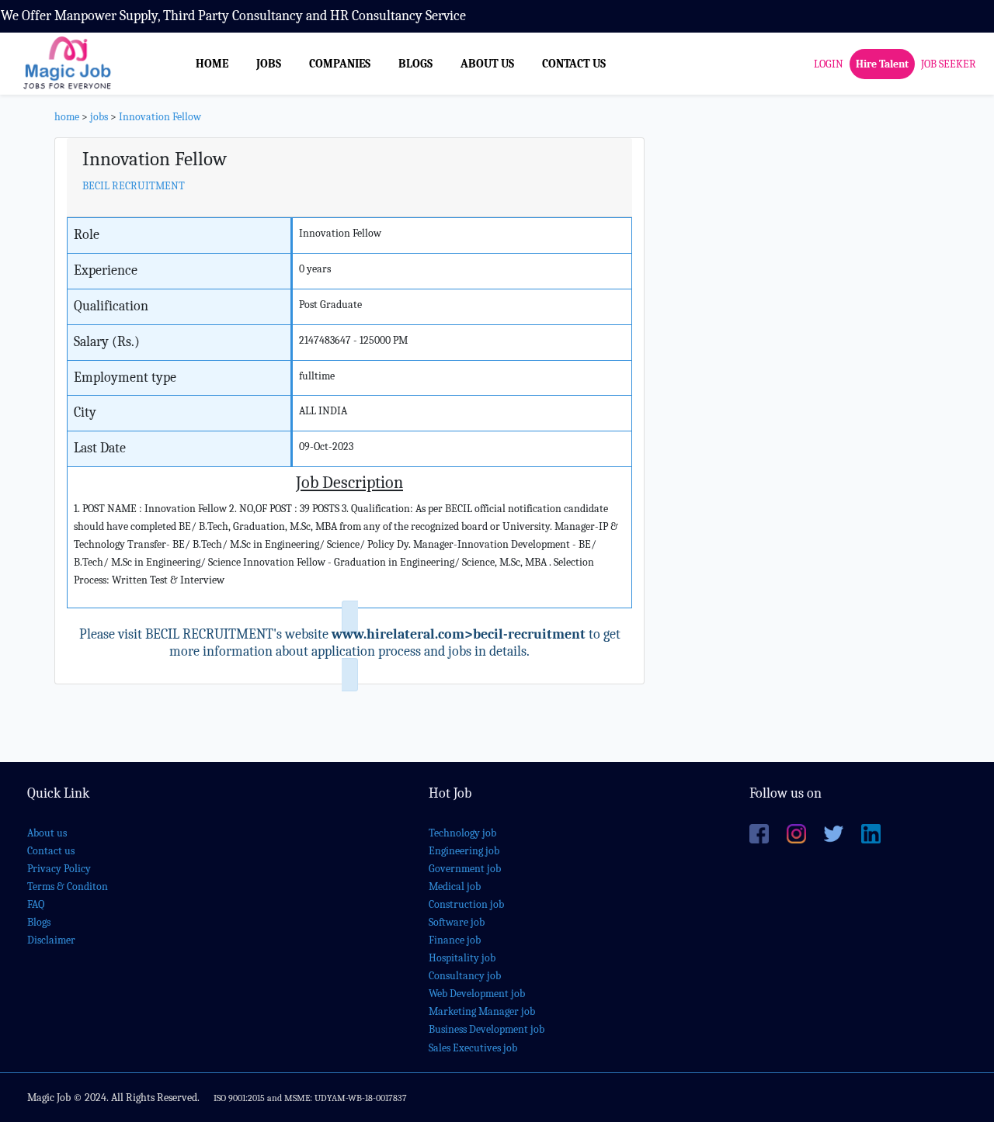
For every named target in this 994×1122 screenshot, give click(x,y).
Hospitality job (462, 957)
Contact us (51, 850)
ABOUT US (487, 64)
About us (47, 833)
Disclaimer (51, 940)
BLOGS (415, 64)
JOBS (268, 64)
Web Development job (477, 993)
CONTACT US (574, 64)
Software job (457, 922)
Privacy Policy (59, 868)
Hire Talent (882, 63)
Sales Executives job (473, 1047)
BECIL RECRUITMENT (133, 185)
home (66, 116)
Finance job (455, 940)
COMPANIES (339, 64)
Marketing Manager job (482, 1011)
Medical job (455, 886)
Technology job (462, 833)
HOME (212, 64)
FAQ (35, 904)
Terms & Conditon (67, 886)
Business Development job (486, 1029)
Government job (465, 868)
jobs (99, 116)
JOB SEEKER (948, 63)
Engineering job (464, 850)
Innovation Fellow (160, 116)
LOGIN (828, 63)
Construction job (466, 904)
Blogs (38, 922)
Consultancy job (465, 975)
